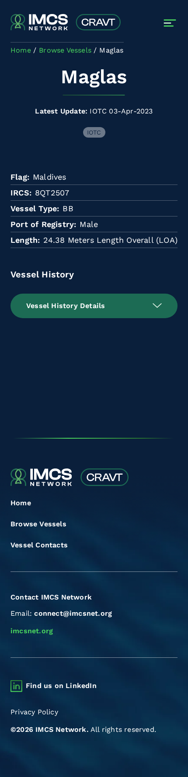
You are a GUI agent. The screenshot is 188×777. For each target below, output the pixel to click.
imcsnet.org (31, 631)
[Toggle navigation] (170, 23)
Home (20, 503)
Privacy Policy (34, 712)
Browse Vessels (38, 524)
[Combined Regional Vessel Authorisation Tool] (65, 23)
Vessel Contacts (39, 545)
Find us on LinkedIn (61, 685)
